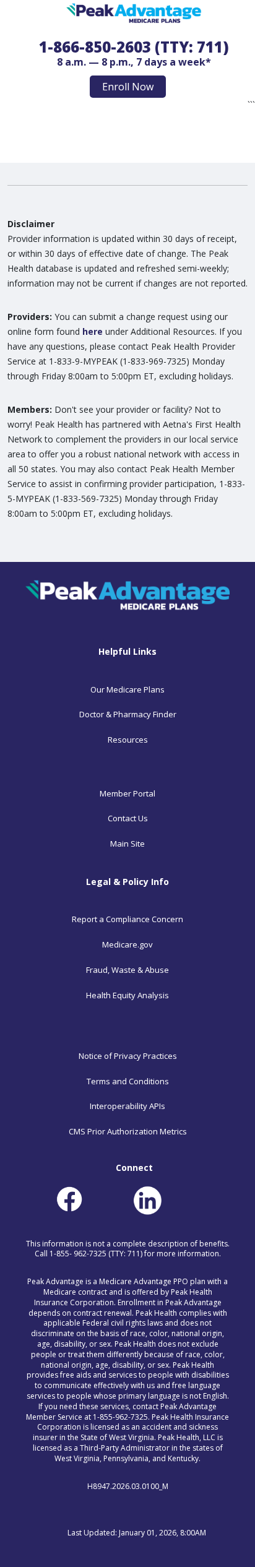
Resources (128, 739)
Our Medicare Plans (127, 689)
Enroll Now (127, 86)
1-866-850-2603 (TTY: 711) (134, 47)
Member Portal (127, 793)
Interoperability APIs (127, 1106)
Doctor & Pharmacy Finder (127, 714)
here (92, 331)
